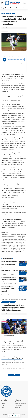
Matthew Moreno (4, 31)
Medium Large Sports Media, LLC (13, 413)
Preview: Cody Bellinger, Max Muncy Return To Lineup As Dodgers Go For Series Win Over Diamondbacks (9, 263)
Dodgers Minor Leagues (22, 287)
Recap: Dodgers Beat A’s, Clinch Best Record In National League (9, 271)
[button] (2, 3)
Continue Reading (14, 374)
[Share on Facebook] (9, 415)
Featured (4, 13)
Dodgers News (22, 290)
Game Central (11, 13)
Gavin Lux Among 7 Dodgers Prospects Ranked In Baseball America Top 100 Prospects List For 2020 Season (9, 289)
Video (21, 281)
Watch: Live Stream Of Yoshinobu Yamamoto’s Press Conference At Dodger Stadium (8, 279)
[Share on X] (12, 415)
